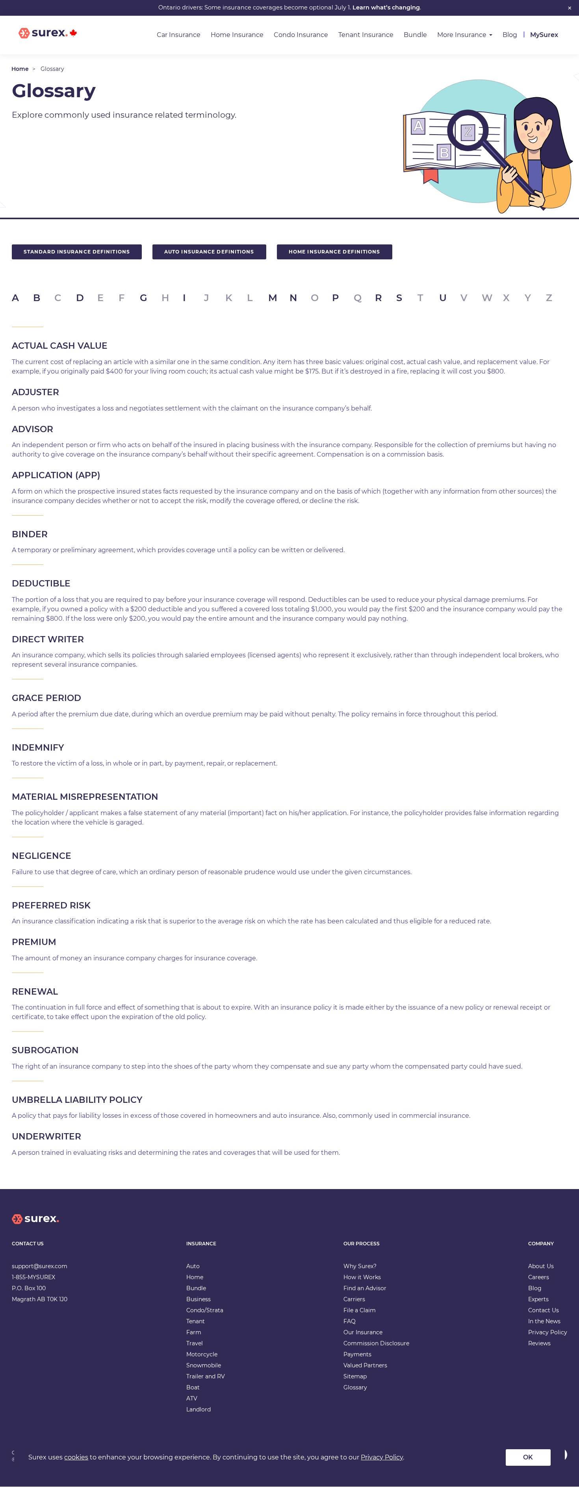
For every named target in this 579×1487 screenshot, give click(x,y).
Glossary (355, 1387)
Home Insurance (237, 35)
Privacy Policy (547, 1332)
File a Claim (359, 1310)
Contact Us (543, 1310)
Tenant (195, 1321)
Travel (194, 1343)
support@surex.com (39, 1266)
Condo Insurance (301, 35)
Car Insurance (178, 35)
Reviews (539, 1343)
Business (198, 1299)
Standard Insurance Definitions (77, 252)
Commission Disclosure (376, 1343)
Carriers (354, 1299)
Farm (193, 1332)
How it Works (362, 1277)
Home (20, 68)
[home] (35, 1225)
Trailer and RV (205, 1376)
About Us (541, 1266)
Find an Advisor (364, 1288)
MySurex (544, 35)
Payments (357, 1354)
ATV (191, 1398)
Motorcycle (201, 1354)
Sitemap (355, 1376)
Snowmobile (203, 1365)
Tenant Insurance (365, 35)
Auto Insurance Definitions (209, 252)
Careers (538, 1277)
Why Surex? (360, 1266)
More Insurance (461, 35)
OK (528, 1457)
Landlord (198, 1409)
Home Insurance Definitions (334, 252)
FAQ (349, 1321)
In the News (544, 1321)
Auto (193, 1266)
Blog (510, 35)
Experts (538, 1299)
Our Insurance (362, 1332)
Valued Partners (365, 1365)
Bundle (415, 35)
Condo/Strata (204, 1310)
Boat (193, 1387)
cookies (76, 1457)
